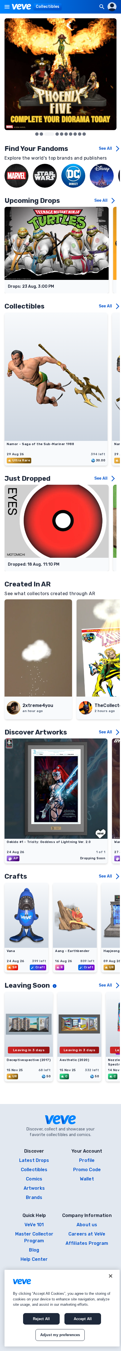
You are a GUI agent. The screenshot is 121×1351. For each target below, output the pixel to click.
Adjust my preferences (60, 1335)
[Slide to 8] (79, 134)
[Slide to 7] (75, 134)
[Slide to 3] (57, 134)
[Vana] (26, 946)
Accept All (83, 1319)
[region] (62, 1308)
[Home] (21, 7)
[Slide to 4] (61, 134)
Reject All (41, 1319)
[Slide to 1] (41, 134)
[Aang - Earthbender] (75, 946)
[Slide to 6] (70, 134)
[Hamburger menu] (7, 6)
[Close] (110, 1276)
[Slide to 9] (84, 134)
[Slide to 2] (49, 134)
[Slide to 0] (37, 134)
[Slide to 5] (66, 134)
